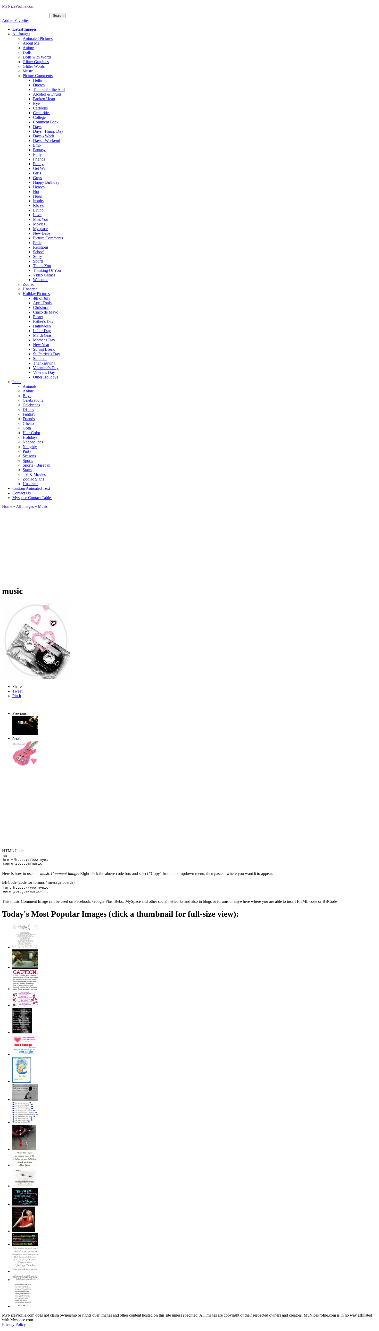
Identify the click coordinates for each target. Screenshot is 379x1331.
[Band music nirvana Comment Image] (25, 733)
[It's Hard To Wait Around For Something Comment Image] (25, 1099)
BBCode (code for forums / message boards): (39, 882)
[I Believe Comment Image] (25, 1186)
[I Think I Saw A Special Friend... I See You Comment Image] (21, 1081)
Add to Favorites (15, 20)
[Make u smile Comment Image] (25, 1279)
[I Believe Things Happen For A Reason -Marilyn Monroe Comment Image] (22, 1032)
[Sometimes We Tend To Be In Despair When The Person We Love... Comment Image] (25, 1005)
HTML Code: (13, 850)
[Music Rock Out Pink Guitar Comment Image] (25, 765)
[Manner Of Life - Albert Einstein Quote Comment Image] (25, 1165)
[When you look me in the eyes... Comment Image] (25, 1271)
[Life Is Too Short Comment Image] (22, 1306)
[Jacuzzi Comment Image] (25, 967)
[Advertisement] (156, 545)
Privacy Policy (14, 1324)
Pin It (16, 696)
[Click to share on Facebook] (36, 640)
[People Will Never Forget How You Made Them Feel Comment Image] (25, 1244)
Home (7, 506)
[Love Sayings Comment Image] (25, 947)
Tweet (17, 691)
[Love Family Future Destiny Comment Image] (25, 1122)
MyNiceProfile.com (18, 6)
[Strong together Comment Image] (25, 1204)
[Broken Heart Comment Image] (24, 1149)
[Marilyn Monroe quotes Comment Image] (23, 1231)
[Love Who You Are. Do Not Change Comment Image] (25, 1054)
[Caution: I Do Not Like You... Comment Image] (25, 989)
